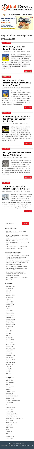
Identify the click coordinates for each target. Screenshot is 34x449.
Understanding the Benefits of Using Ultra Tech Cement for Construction (16, 119)
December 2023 (10, 304)
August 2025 (9, 288)
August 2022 (9, 326)
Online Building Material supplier (14, 418)
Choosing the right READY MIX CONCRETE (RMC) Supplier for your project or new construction (17, 257)
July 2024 (8, 299)
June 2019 (9, 368)
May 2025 (8, 290)
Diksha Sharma (9, 51)
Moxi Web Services (21, 445)
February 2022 (10, 339)
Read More (28, 71)
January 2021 (9, 353)
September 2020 (10, 360)
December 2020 (10, 355)
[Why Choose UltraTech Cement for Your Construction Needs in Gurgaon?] (5, 93)
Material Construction (11, 413)
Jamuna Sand (9, 409)
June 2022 (9, 331)
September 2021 (10, 348)
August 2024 (9, 297)
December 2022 (10, 317)
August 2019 (9, 364)
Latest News (9, 411)
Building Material (10, 387)
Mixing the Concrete (11, 416)
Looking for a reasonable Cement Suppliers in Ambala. (16, 187)
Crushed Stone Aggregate (13, 400)
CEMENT (18, 51)
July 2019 (8, 366)
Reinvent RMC (9, 255)
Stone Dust (9, 431)
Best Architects (10, 382)
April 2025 (8, 293)
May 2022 (8, 333)
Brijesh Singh (9, 123)
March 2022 (9, 337)
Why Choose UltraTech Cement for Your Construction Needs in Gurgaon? (16, 83)
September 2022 (10, 324)
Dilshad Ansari (9, 191)
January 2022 (9, 342)
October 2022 (9, 322)
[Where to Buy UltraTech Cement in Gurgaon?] (5, 57)
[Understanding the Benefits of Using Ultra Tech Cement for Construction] (5, 129)
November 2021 (10, 344)
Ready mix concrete (11, 422)
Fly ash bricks (9, 405)
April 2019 (8, 373)
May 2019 (8, 371)
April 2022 (8, 335)
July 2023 (8, 308)
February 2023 (10, 313)
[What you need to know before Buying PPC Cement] (5, 163)
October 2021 (9, 346)
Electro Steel (9, 402)
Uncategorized (10, 436)
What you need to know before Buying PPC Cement (16, 154)
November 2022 (10, 319)
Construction (9, 393)
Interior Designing (10, 407)
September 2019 (10, 362)
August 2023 (9, 306)
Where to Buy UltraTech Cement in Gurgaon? (13, 47)
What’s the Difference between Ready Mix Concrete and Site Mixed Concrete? (16, 268)
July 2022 (8, 328)
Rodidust (11, 443)
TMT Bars (8, 434)
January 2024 (9, 302)
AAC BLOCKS (9, 380)
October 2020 (9, 357)
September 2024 (10, 295)
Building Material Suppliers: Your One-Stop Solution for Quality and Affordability (16, 273)
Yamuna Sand (9, 438)
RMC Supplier (9, 427)
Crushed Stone (10, 398)
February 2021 (10, 351)
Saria (7, 429)
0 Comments (26, 51)
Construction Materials (12, 396)
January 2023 (9, 315)
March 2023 (9, 310)
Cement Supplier (10, 391)
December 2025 (10, 286)
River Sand (9, 425)
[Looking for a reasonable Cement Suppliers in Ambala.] (5, 197)
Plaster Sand (9, 420)
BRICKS (8, 384)
